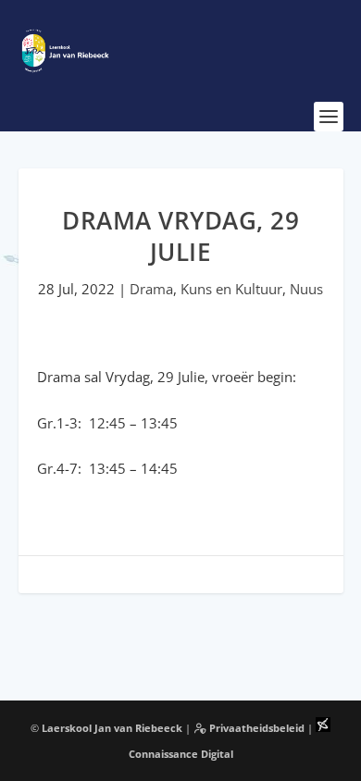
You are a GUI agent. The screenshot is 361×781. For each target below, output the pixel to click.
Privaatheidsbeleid (255, 728)
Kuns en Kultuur (231, 288)
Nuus (306, 288)
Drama (151, 288)
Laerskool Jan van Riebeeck (112, 728)
